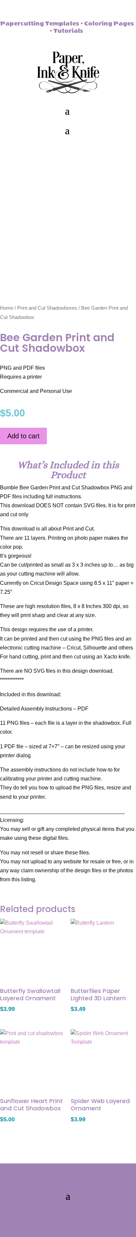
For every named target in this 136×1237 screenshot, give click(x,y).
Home (6, 308)
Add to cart (23, 436)
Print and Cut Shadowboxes (47, 308)
